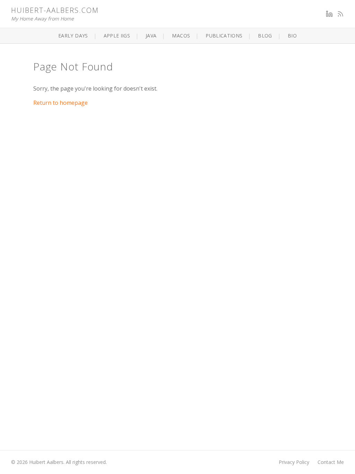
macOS (181, 35)
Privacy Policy (294, 462)
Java (151, 35)
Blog (265, 35)
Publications (224, 35)
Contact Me (331, 462)
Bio (292, 35)
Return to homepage (60, 103)
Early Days (73, 35)
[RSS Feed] (340, 13)
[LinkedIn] (329, 13)
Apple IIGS (117, 35)
